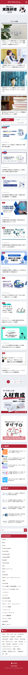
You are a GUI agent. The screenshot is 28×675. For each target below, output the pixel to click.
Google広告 (13, 636)
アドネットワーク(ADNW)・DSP (10, 589)
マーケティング (6, 609)
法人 (3, 653)
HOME (15, 663)
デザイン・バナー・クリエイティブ (11, 604)
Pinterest (16, 639)
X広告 (3, 580)
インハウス (4, 152)
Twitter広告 (5, 574)
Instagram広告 (6, 554)
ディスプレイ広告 (6, 601)
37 (18, 381)
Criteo (3, 545)
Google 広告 (5, 551)
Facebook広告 (20, 634)
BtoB (3, 177)
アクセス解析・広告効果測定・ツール (11, 586)
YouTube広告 (14, 644)
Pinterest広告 (5, 563)
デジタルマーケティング (6, 646)
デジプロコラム (14, 2)
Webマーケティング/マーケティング (11, 577)
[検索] (25, 530)
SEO (3, 566)
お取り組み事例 (6, 598)
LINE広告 (11, 639)
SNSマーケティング (7, 568)
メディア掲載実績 (6, 615)
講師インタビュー (6, 624)
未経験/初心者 (20, 651)
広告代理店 (4, 127)
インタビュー (5, 592)
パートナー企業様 (6, 606)
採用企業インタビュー (12, 651)
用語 (6, 653)
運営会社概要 (14, 666)
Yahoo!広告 (5, 583)
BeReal (4, 539)
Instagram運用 (6, 557)
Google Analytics (6, 548)
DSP (15, 634)
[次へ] (20, 381)
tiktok (3, 571)
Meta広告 (4, 560)
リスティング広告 (6, 618)
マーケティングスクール (8, 612)
